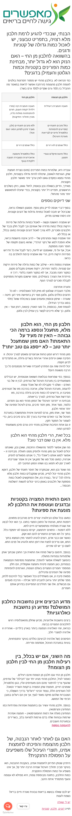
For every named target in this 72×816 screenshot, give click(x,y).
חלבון (54, 808)
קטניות (45, 808)
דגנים (61, 808)
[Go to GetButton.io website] (8, 813)
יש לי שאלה (63, 802)
